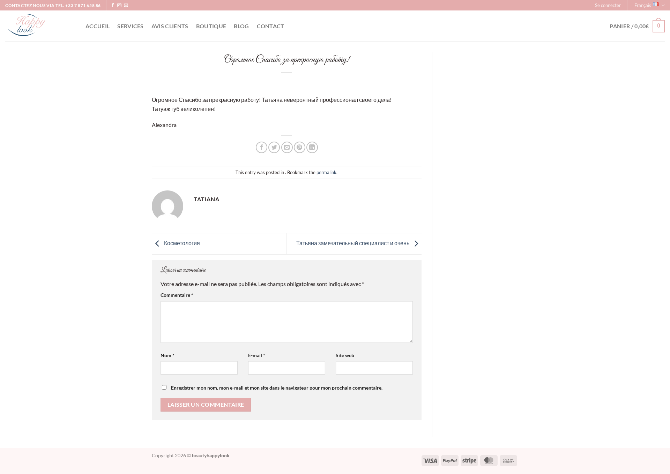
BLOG (241, 26)
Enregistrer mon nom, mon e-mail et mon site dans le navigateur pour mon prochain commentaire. (276, 388)
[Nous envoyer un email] (126, 5)
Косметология (181, 243)
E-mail (256, 355)
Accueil (97, 26)
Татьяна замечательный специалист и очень (353, 243)
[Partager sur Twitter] (274, 147)
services (130, 26)
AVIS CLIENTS (169, 26)
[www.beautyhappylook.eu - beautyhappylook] (40, 26)
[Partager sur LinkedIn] (312, 147)
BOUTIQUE (211, 26)
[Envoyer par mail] (287, 147)
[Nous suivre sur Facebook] (113, 5)
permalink (326, 172)
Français (642, 5)
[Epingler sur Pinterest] (299, 147)
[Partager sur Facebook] (261, 147)
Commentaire (177, 295)
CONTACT (270, 26)
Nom (167, 355)
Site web (345, 355)
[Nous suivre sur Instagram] (119, 5)
